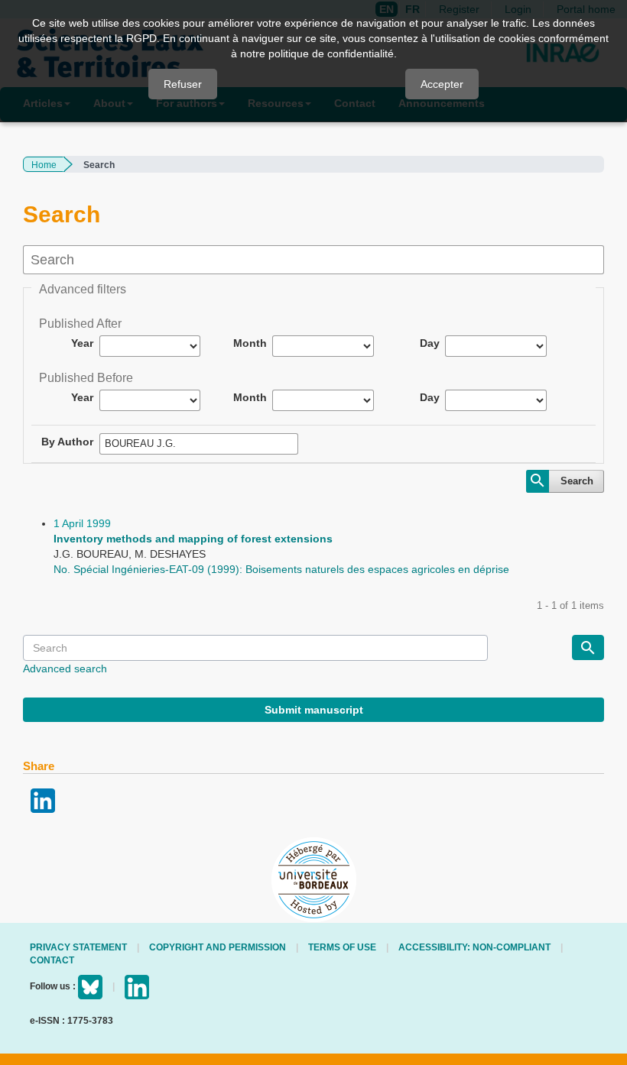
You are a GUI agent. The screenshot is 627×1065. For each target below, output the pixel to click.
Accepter (442, 84)
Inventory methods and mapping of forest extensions (193, 538)
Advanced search (65, 668)
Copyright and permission (217, 947)
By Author (67, 441)
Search (576, 481)
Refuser (183, 84)
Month (250, 343)
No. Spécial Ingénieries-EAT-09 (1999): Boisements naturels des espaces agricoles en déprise (281, 569)
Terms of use (342, 947)
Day (430, 343)
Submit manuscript (314, 710)
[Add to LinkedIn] (43, 799)
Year (82, 343)
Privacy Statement (78, 947)
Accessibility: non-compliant (474, 947)
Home (44, 165)
